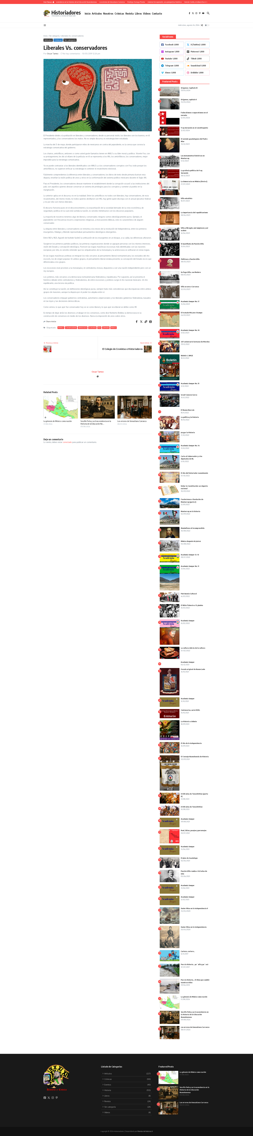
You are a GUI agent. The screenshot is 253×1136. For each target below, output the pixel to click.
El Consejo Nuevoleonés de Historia (195, 756)
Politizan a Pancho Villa (190, 259)
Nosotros (108, 13)
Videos (147, 13)
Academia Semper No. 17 (190, 301)
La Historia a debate (189, 721)
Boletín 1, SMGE (187, 355)
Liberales (106, 328)
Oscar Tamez (52, 53)
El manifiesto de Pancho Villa (192, 244)
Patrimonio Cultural (189, 594)
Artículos (97, 13)
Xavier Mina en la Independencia (193, 927)
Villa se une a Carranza (190, 287)
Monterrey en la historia (190, 511)
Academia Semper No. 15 (190, 383)
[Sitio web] (98, 376)
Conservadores (71, 328)
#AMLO (61, 328)
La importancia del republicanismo (194, 212)
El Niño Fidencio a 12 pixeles (192, 605)
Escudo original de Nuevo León (193, 669)
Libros (138, 13)
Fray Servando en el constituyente (194, 128)
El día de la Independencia (191, 743)
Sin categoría (54, 36)
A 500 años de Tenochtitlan (192, 807)
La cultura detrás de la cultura (193, 648)
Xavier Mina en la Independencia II (194, 908)
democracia (82, 328)
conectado (67, 442)
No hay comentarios (71, 53)
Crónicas (119, 13)
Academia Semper (187, 621)
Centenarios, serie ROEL (190, 710)
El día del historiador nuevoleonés (194, 473)
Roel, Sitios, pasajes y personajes (193, 830)
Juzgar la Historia (188, 432)
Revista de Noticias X (145, 1131)
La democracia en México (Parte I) (194, 181)
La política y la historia (190, 417)
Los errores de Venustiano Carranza (131, 421)
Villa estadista (186, 198)
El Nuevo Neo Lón (187, 410)
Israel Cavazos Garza (189, 395)
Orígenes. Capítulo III (189, 88)
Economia (92, 328)
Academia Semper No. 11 (190, 566)
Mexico (113, 328)
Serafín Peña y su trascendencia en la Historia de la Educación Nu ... (96, 422)
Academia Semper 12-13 (190, 555)
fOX (99, 328)
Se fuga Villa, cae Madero (191, 272)
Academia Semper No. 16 (190, 330)
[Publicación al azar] (202, 25)
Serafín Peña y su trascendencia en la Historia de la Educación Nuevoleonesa (195, 1014)
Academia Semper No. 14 (190, 445)
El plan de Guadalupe (189, 858)
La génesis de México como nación (57, 421)
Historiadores (66, 12)
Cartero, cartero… (188, 951)
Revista (129, 13)
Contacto (157, 13)
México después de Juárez (191, 541)
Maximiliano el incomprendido (192, 528)
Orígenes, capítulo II (189, 99)
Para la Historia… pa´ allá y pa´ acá (194, 964)
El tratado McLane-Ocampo (191, 313)
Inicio (88, 13)
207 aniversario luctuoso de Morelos (195, 342)
